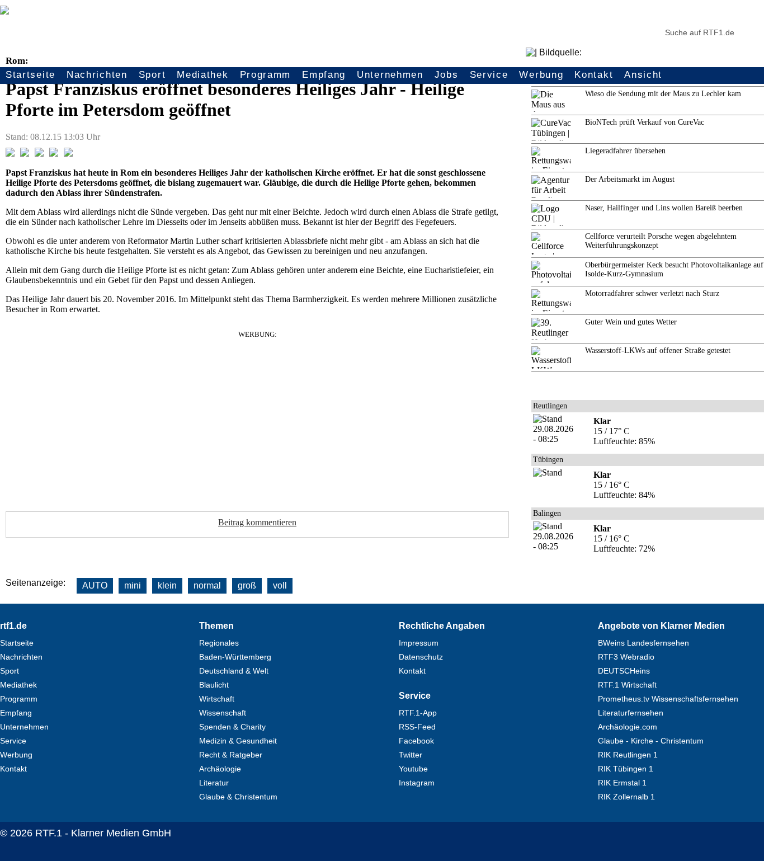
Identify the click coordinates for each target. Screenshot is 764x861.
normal (207, 585)
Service (489, 74)
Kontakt (593, 74)
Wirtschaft (216, 698)
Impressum (418, 642)
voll (280, 585)
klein (167, 585)
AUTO (94, 585)
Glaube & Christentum (238, 796)
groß (247, 585)
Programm (265, 74)
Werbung (541, 74)
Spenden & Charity (232, 726)
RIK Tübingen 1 (625, 768)
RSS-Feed (417, 726)
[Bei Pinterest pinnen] (53, 153)
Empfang (324, 74)
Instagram (417, 782)
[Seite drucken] (68, 153)
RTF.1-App (418, 712)
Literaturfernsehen (630, 712)
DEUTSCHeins (624, 670)
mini (132, 585)
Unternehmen (390, 74)
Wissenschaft (222, 712)
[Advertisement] (257, 417)
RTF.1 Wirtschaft (627, 684)
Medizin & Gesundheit (238, 740)
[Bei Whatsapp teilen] (39, 153)
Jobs (447, 74)
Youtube (413, 768)
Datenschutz (421, 656)
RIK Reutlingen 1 (628, 754)
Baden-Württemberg (235, 656)
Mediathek (202, 74)
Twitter (410, 754)
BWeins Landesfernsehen (643, 642)
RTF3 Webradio (626, 656)
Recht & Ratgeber (230, 754)
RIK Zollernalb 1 (626, 796)
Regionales (219, 642)
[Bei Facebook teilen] (10, 153)
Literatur (214, 782)
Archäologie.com (627, 726)
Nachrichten (97, 74)
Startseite (30, 74)
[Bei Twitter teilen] (24, 153)
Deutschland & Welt (233, 670)
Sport (152, 74)
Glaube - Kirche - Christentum (651, 740)
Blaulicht (214, 684)
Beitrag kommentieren (257, 522)
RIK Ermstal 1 (622, 782)
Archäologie (220, 768)
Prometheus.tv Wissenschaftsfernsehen (668, 698)
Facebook (416, 740)
